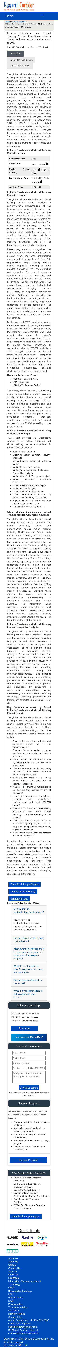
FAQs (10, 1300)
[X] (23, 1345)
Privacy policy (15, 1304)
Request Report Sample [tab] (21, 60)
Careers (12, 1264)
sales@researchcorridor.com (22, 1326)
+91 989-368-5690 (39, 1320)
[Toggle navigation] (42, 16)
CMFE (11, 1287)
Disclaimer (13, 1310)
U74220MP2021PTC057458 (25, 1333)
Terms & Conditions (18, 1307)
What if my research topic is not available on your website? (28, 994)
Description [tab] (15, 53)
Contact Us (14, 1268)
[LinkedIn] (26, 1345)
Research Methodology (20, 1291)
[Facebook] (19, 1345)
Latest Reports (19, 22)
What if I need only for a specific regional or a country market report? (29, 969)
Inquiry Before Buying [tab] (20, 65)
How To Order (15, 1297)
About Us (13, 1261)
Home (9, 16)
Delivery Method (16, 1313)
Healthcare (13, 1278)
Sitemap (12, 1271)
